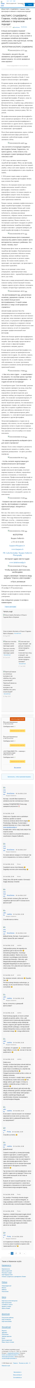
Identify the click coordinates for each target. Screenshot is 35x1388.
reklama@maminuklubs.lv (8, 1356)
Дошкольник (6, 1314)
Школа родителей (11, 3)
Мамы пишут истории (8, 1342)
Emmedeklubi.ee (17, 1377)
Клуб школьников (6, 1302)
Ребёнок (4, 1282)
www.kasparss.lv (17, 549)
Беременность (6, 1265)
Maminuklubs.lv (17, 1372)
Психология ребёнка (7, 1317)
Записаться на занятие (17, 730)
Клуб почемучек (6, 1319)
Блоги (3, 1338)
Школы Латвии (6, 1308)
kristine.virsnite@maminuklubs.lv (10, 1355)
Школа (4, 1297)
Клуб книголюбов (6, 1321)
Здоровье (4, 1332)
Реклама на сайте (23, 1363)
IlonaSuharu (10, 793)
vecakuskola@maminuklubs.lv (9, 1358)
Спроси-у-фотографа (10, 606)
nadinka (9, 914)
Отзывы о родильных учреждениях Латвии (14, 1276)
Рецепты (4, 1330)
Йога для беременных (10, 722)
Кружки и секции (6, 1306)
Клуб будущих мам (7, 1274)
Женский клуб (6, 1327)
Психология (5, 1291)
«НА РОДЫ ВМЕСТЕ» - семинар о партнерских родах (14, 752)
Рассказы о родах (7, 1272)
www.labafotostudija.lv (17, 562)
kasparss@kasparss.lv (17, 545)
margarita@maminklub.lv (13, 1353)
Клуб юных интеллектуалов (9, 1300)
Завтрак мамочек (6, 1336)
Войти (30, 4)
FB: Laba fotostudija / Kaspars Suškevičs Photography (17, 554)
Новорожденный (6, 1285)
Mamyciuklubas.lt (17, 1375)
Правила (15, 1363)
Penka (9, 1131)
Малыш (4, 1287)
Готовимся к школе (7, 1304)
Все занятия (17, 767)
